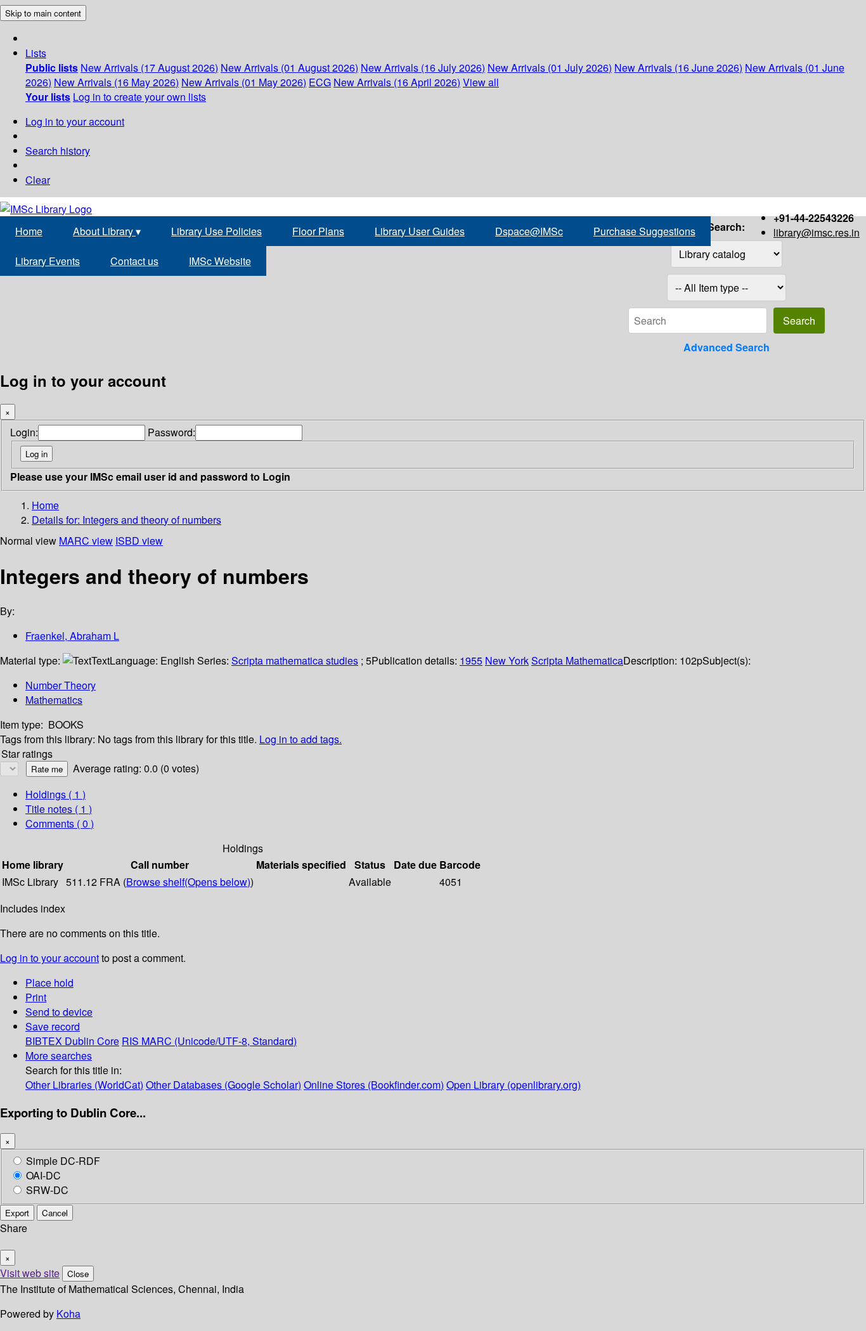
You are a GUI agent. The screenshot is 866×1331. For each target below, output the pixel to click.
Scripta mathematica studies (294, 660)
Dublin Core (92, 1041)
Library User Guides (420, 231)
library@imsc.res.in (816, 232)
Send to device (59, 1011)
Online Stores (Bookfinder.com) (374, 1084)
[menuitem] (51, 67)
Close (78, 1274)
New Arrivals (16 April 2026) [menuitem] (396, 82)
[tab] (58, 809)
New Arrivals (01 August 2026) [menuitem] (289, 67)
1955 (471, 660)
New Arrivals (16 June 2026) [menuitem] (678, 67)
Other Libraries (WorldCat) (84, 1084)
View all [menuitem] (481, 82)
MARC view (86, 540)
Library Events (47, 261)
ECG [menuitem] (320, 82)
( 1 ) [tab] (55, 794)
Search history (57, 150)
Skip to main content (43, 13)
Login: (24, 432)
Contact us (134, 261)
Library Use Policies (216, 231)
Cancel (55, 1213)
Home (28, 231)
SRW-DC (47, 1190)
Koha (68, 1313)
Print (35, 997)
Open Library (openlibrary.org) (513, 1084)
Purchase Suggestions (644, 231)
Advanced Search (726, 347)
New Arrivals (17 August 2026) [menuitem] (149, 67)
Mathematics (53, 699)
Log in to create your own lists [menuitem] (139, 96)
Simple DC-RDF (63, 1160)
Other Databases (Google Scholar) (223, 1084)
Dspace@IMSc (529, 231)
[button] (35, 53)
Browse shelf (188, 881)
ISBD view (139, 540)
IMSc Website (220, 261)
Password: (171, 432)
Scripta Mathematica (577, 660)
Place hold (49, 982)
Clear (37, 179)
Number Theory (60, 685)
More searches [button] (58, 1055)
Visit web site (30, 1273)
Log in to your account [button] (49, 958)
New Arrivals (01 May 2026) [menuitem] (243, 82)
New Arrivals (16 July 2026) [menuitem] (423, 67)
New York (507, 660)
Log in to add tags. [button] (300, 739)
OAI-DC (43, 1175)
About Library (107, 231)
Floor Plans (318, 231)
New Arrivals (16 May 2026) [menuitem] (116, 82)
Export (17, 1213)
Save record (52, 1026)
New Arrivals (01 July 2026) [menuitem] (550, 67)
